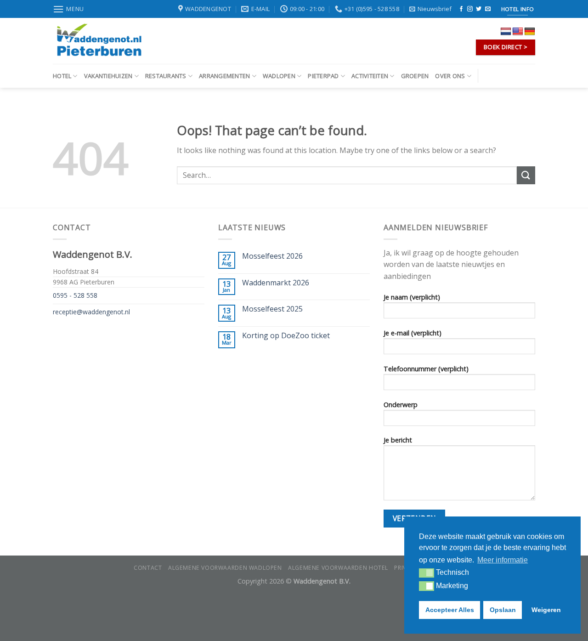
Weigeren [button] (546, 609)
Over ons (450, 76)
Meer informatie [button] (502, 560)
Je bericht (398, 440)
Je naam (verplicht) (412, 297)
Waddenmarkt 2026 (275, 282)
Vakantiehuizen (108, 76)
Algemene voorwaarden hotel (338, 568)
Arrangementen (224, 76)
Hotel (62, 76)
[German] (529, 31)
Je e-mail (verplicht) (412, 333)
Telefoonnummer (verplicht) (426, 368)
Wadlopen (279, 76)
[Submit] (526, 175)
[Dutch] (505, 31)
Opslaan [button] (503, 609)
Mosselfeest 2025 (272, 309)
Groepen (415, 76)
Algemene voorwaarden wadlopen (225, 568)
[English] (517, 31)
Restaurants (166, 76)
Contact (148, 568)
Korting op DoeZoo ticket (286, 335)
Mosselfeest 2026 (272, 256)
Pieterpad (323, 76)
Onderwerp (401, 404)
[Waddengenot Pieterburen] (99, 41)
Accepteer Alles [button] (449, 609)
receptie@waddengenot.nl (91, 311)
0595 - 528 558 (75, 295)
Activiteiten (369, 76)
